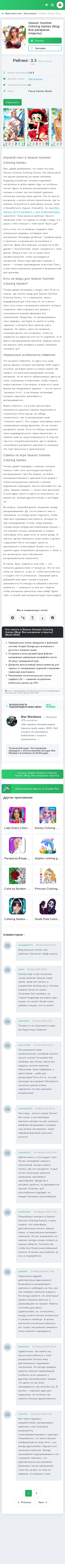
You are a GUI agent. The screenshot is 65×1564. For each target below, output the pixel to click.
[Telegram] (12, 617)
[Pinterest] (52, 617)
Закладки (40, 48)
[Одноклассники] (32, 617)
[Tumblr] (42, 617)
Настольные (35, 79)
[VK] (22, 617)
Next (41, 1502)
